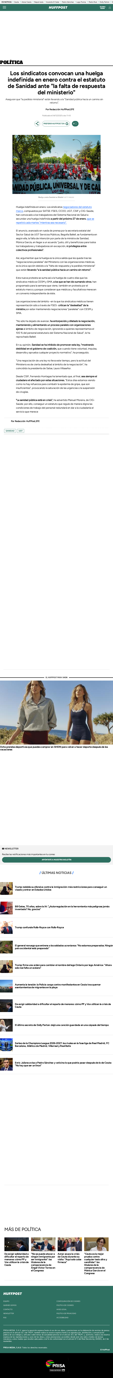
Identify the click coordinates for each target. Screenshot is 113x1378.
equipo (6, 1301)
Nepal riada (38, 2)
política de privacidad (66, 1313)
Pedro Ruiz (93, 2)
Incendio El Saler (52, 2)
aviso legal (62, 1309)
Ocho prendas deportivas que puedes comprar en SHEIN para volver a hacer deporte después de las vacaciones (54, 748)
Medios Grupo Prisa (56, 1370)
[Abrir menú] (4, 7)
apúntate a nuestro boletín (56, 860)
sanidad (10, 431)
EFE (72, 109)
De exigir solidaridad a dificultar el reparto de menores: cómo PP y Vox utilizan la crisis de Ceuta (63, 1005)
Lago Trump (81, 2)
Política (11, 63)
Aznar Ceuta (26, 2)
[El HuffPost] (58, 7)
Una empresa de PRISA (56, 1363)
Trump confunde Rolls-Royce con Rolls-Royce (39, 927)
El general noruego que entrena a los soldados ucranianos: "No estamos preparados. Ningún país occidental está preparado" (64, 947)
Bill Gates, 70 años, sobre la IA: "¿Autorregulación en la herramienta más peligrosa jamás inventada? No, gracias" (62, 908)
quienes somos (9, 1305)
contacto (7, 1309)
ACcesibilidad (62, 1318)
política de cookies (65, 1305)
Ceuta (16, 2)
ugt (21, 431)
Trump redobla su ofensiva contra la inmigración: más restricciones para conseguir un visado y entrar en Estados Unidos (61, 888)
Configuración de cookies (68, 1301)
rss (4, 1318)
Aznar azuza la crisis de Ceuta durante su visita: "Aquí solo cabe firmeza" (69, 1258)
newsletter (8, 1313)
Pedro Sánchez (68, 2)
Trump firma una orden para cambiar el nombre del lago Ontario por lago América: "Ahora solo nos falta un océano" (63, 966)
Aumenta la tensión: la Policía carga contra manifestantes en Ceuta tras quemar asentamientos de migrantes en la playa (58, 986)
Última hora (102, 7)
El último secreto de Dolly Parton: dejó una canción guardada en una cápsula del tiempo (62, 1025)
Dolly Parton (104, 2)
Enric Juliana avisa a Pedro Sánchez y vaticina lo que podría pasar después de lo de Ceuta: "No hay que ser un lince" (63, 1064)
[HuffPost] (12, 1293)
